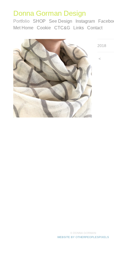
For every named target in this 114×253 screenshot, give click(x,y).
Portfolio (21, 21)
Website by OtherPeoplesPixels (83, 237)
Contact (94, 27)
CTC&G (62, 27)
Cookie (44, 27)
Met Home (23, 27)
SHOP (39, 21)
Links (78, 27)
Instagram (85, 21)
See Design (60, 21)
